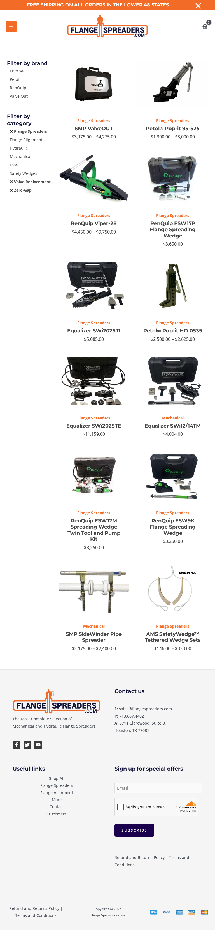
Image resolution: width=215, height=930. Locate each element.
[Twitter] (27, 745)
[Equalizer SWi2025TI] (94, 285)
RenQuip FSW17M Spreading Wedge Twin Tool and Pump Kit (93, 530)
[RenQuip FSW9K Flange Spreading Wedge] (172, 475)
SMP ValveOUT (94, 128)
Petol (14, 79)
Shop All (56, 778)
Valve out (19, 96)
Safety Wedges (23, 173)
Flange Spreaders (30, 131)
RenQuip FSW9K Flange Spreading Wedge (173, 527)
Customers (56, 814)
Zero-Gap (23, 190)
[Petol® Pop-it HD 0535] (172, 285)
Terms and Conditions (36, 915)
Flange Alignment (26, 139)
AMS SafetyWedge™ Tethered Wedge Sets (173, 637)
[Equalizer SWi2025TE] (94, 381)
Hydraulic (19, 148)
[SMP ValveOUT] (94, 83)
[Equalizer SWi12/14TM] (172, 381)
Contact (57, 806)
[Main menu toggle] (11, 26)
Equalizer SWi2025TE (93, 426)
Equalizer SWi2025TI (93, 331)
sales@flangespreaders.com (145, 708)
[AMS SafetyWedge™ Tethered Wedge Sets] (172, 589)
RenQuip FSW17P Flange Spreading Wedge (173, 229)
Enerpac (17, 71)
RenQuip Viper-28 (94, 223)
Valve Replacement (32, 181)
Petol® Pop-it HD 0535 (172, 331)
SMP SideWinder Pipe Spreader (94, 637)
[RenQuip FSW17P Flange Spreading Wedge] (172, 178)
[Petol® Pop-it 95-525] (172, 83)
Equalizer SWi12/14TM (173, 426)
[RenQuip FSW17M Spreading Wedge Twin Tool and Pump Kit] (94, 475)
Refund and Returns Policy (139, 857)
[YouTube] (38, 745)
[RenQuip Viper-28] (94, 178)
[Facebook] (16, 745)
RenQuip (18, 87)
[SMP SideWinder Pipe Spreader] (94, 589)
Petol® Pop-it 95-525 (173, 128)
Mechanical (20, 156)
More (15, 165)
